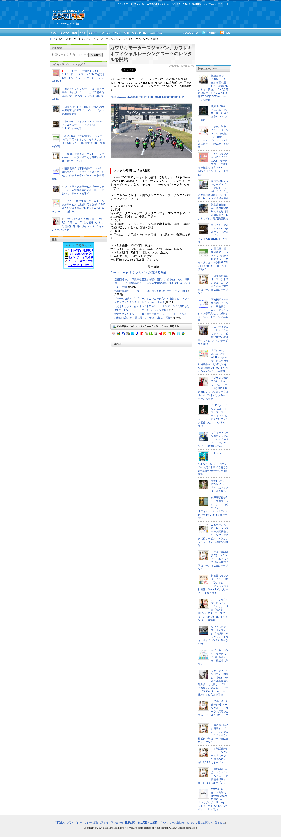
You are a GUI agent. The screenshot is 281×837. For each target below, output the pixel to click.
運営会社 (220, 822)
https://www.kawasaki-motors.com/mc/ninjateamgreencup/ (147, 96)
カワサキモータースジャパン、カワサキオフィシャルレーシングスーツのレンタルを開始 (151, 53)
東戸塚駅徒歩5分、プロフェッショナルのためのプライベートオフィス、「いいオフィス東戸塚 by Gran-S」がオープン (213, 508)
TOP (52, 39)
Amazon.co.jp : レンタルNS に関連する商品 (138, 272)
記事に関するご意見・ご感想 (141, 822)
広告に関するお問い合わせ (108, 822)
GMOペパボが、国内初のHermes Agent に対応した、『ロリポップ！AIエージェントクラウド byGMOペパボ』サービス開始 (213, 799)
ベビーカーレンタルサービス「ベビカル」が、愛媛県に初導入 (213, 657)
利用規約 (60, 822)
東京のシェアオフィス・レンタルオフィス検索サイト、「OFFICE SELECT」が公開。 (83, 125)
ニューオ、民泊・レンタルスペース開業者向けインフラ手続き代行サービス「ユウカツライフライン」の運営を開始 (213, 535)
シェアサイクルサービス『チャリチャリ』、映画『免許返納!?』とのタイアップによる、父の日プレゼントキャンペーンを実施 (213, 609)
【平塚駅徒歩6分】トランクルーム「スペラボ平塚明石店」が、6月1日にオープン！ (213, 755)
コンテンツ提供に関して (199, 822)
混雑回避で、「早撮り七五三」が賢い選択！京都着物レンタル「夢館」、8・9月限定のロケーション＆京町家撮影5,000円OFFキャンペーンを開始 (152, 283)
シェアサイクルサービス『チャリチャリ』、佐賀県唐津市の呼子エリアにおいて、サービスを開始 (83, 190)
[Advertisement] (157, 16)
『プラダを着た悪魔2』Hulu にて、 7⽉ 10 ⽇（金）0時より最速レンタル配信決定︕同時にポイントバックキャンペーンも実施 (213, 388)
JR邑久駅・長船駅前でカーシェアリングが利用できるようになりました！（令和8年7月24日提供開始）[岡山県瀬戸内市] (213, 259)
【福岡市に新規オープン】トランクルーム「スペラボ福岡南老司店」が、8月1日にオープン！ (83, 157)
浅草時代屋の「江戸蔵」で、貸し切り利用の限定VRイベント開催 (150, 290)
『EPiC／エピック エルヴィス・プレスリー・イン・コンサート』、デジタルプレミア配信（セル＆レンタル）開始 (213, 415)
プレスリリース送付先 (171, 822)
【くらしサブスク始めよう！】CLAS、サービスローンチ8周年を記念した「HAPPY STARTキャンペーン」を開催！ (213, 164)
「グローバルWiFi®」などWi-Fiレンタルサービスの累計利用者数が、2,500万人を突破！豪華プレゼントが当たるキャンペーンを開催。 (213, 361)
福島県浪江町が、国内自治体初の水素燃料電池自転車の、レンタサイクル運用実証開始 (83, 110)
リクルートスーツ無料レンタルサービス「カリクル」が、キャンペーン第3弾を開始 (213, 439)
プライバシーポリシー (79, 822)
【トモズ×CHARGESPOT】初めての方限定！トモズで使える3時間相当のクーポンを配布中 (213, 463)
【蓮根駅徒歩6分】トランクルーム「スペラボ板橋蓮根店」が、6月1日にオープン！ (213, 776)
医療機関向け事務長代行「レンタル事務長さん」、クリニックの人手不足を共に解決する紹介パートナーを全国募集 (213, 310)
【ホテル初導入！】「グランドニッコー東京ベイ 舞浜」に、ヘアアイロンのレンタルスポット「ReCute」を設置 (213, 137)
